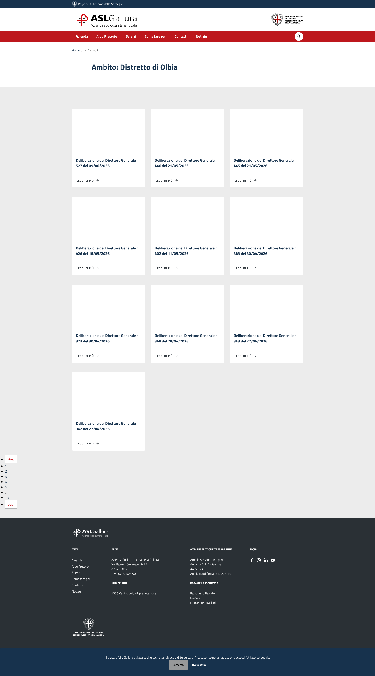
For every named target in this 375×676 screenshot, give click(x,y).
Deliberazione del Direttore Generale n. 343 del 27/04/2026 (265, 338)
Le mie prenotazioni (203, 602)
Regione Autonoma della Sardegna (101, 4)
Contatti (181, 36)
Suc (10, 504)
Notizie (201, 36)
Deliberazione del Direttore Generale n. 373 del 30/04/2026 (108, 338)
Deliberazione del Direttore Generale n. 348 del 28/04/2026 (187, 338)
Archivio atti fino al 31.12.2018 (210, 573)
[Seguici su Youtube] (273, 559)
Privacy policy (198, 665)
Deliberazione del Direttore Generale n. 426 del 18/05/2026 (108, 250)
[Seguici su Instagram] (258, 559)
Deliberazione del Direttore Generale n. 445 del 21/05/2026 (265, 163)
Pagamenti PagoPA (202, 593)
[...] (92, 532)
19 (7, 497)
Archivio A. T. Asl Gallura (205, 564)
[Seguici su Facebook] (251, 559)
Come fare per (155, 36)
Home (76, 50)
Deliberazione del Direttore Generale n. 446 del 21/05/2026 (187, 163)
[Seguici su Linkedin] (265, 559)
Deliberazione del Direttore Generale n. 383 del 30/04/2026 (265, 250)
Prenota (195, 598)
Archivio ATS (198, 569)
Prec (11, 459)
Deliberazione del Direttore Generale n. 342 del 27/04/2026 (108, 426)
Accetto (178, 665)
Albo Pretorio (106, 36)
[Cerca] (299, 36)
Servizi (131, 36)
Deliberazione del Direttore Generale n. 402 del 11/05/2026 (187, 250)
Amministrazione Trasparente (209, 559)
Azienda (82, 36)
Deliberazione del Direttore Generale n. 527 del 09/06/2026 (108, 163)
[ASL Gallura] (74, 4)
